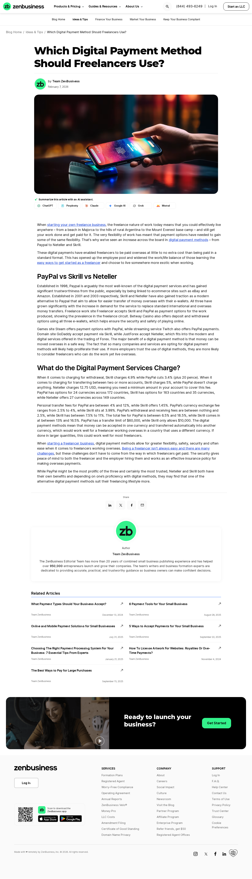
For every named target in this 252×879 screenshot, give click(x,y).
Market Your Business (143, 19)
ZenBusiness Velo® (114, 805)
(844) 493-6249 (189, 6)
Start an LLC (236, 6)
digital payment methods (188, 240)
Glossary (217, 817)
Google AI (120, 205)
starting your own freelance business (76, 225)
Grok (141, 205)
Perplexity (72, 205)
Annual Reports (111, 799)
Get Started (216, 723)
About (161, 775)
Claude (94, 205)
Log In (212, 6)
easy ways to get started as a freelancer (69, 263)
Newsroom (164, 799)
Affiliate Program (168, 817)
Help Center (220, 787)
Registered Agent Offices (173, 835)
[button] (99, 741)
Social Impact (165, 787)
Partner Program (168, 811)
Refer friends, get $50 (171, 829)
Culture (162, 793)
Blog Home (58, 19)
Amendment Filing (113, 823)
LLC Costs (108, 817)
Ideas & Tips (34, 32)
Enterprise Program (170, 823)
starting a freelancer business (70, 443)
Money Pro (108, 811)
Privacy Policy (221, 805)
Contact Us (219, 793)
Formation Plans (112, 775)
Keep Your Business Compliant (181, 19)
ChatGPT (48, 205)
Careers (162, 781)
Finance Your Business (108, 19)
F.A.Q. (215, 781)
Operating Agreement (115, 793)
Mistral (166, 205)
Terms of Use (221, 799)
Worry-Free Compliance (117, 787)
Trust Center (220, 811)
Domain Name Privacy (115, 835)
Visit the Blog (165, 805)
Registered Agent (113, 781)
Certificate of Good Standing (120, 829)
